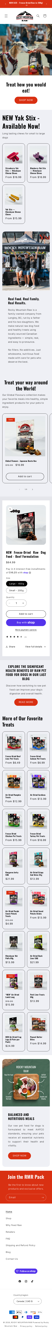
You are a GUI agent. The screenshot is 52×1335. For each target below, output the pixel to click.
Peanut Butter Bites (36, 1038)
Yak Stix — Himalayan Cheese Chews (13, 211)
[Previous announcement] (5, 4)
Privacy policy (26, 1326)
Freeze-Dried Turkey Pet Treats (37, 834)
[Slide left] (19, 489)
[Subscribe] (42, 1197)
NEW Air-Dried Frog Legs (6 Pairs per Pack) (13, 1039)
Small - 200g (16, 590)
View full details (33, 646)
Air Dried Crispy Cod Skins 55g (36, 873)
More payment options (26, 630)
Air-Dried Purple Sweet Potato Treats (12, 913)
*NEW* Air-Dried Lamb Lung (12, 995)
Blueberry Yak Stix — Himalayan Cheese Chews (38, 170)
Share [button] (12, 646)
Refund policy (41, 1326)
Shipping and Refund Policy (20, 1245)
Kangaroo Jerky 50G (11, 873)
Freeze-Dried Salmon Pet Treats (37, 757)
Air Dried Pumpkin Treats (13, 796)
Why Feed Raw (14, 1225)
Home (9, 1211)
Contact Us (12, 1259)
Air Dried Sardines (37, 795)
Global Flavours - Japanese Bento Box (21, 461)
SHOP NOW (26, 100)
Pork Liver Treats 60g (37, 995)
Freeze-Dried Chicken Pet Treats (13, 834)
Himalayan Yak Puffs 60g (11, 957)
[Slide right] (32, 489)
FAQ (8, 1238)
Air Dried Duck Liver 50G (36, 957)
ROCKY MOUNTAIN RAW (21, 1322)
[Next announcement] (46, 4)
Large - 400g (16, 583)
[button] (6, 16)
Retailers (10, 1232)
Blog (8, 1252)
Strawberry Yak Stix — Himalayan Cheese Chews (13, 170)
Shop (8, 1218)
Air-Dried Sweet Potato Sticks (36, 912)
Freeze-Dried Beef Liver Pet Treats (13, 757)
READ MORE (26, 702)
